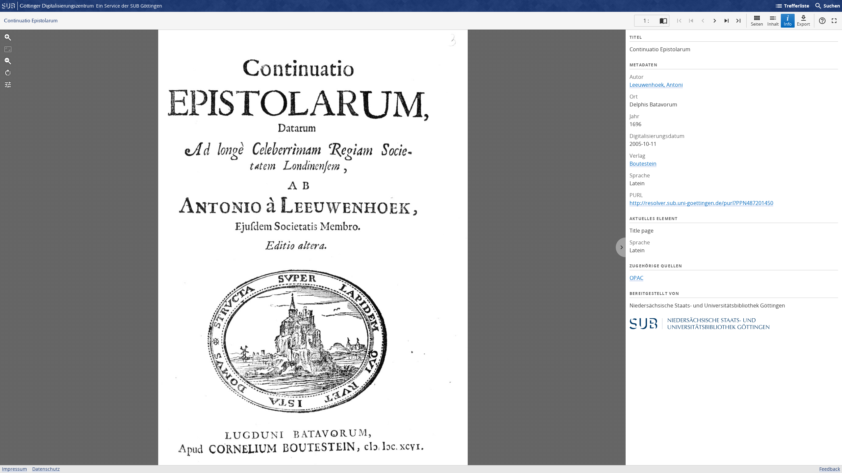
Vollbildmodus (834, 21)
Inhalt (773, 24)
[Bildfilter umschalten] (8, 85)
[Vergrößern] (8, 37)
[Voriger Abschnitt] (691, 21)
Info (788, 24)
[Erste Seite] (679, 21)
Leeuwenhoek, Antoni (656, 84)
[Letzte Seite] (738, 21)
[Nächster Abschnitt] (726, 21)
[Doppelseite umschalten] (663, 21)
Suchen (827, 6)
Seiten (757, 24)
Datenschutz (46, 469)
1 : (646, 20)
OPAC (636, 278)
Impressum (14, 469)
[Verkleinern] (8, 61)
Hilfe (822, 21)
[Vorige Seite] (703, 21)
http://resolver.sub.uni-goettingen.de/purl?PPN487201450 (701, 203)
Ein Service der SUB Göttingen (129, 6)
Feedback (829, 469)
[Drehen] (8, 73)
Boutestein (643, 163)
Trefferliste (792, 6)
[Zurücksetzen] (8, 49)
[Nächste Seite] (715, 21)
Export (803, 24)
